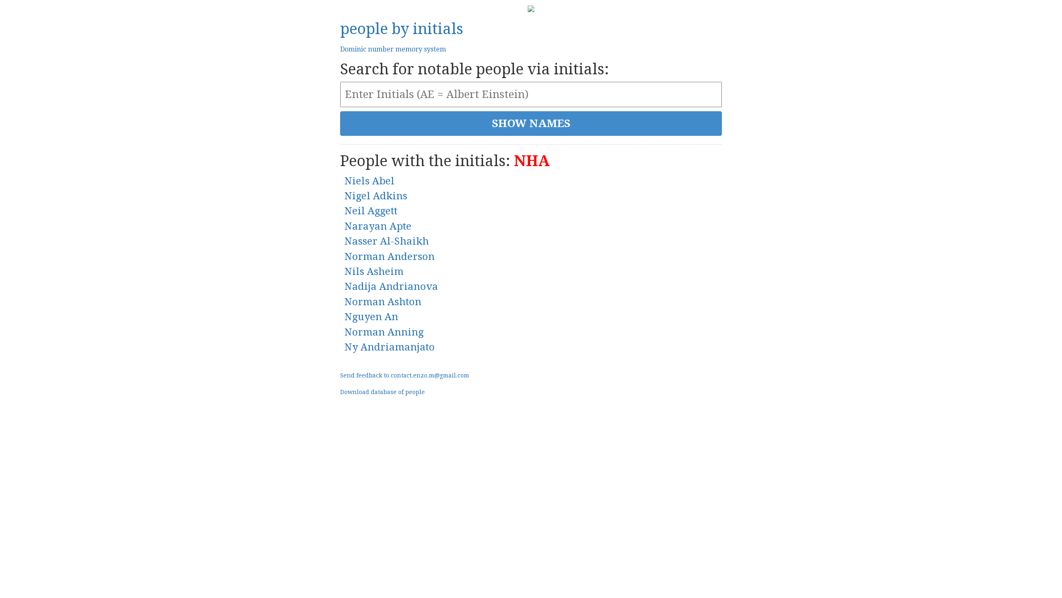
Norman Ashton (382, 302)
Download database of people (382, 392)
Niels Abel (369, 181)
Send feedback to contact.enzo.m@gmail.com (404, 375)
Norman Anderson (389, 256)
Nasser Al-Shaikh (386, 241)
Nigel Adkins (375, 196)
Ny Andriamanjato (389, 347)
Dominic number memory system (393, 49)
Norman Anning (384, 332)
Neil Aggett (370, 211)
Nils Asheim (374, 271)
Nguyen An (371, 317)
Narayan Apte (378, 226)
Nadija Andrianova (391, 286)
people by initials (401, 29)
